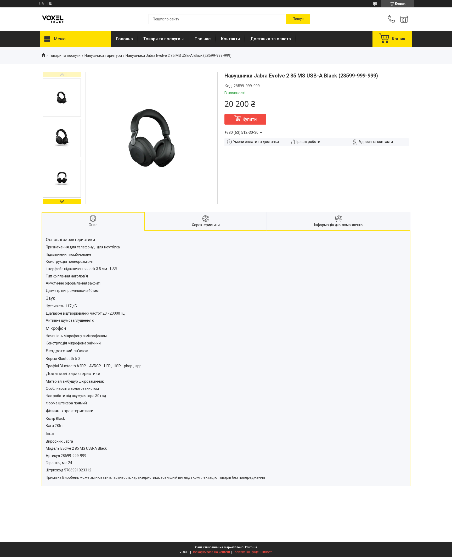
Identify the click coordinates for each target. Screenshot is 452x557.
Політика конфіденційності (253, 552)
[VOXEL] (52, 19)
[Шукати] (298, 19)
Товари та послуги (161, 38)
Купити (249, 119)
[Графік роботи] (404, 19)
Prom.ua (251, 547)
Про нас (203, 38)
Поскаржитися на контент (211, 552)
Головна (124, 38)
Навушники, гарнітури (103, 55)
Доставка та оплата (270, 38)
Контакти (230, 38)
